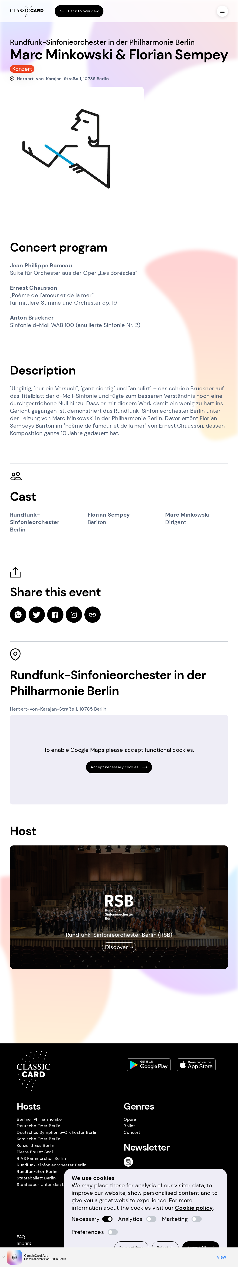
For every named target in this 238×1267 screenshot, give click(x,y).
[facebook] (55, 614)
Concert (132, 1132)
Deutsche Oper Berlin (38, 1126)
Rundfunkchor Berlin (37, 1171)
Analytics (130, 1219)
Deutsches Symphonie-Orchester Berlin (57, 1132)
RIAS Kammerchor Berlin (41, 1158)
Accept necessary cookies (115, 767)
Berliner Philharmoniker (40, 1119)
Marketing (175, 1219)
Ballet (129, 1126)
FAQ (21, 1237)
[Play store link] (149, 1064)
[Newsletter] (130, 1161)
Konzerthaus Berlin (35, 1145)
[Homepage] (26, 11)
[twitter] (37, 614)
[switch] (107, 1219)
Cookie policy (194, 1207)
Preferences (88, 1232)
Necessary (85, 1219)
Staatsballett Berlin (36, 1178)
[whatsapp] (18, 614)
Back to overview (83, 11)
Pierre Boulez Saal (35, 1152)
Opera (130, 1119)
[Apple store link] (196, 1064)
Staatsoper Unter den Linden (46, 1184)
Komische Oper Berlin (38, 1139)
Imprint (24, 1243)
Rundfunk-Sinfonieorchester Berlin (51, 1165)
